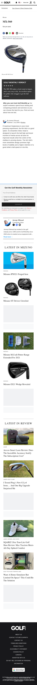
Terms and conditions (18, 643)
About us (18, 634)
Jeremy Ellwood (14, 120)
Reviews (23, 122)
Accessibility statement (18, 649)
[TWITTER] (14, 225)
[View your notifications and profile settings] (16, 2)
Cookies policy (18, 652)
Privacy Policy (13, 210)
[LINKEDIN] (17, 225)
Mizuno (4, 17)
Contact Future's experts (18, 637)
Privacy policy (18, 646)
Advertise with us (18, 657)
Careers (18, 655)
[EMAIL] (20, 225)
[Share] (4, 33)
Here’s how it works (17, 38)
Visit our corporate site (24, 678)
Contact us (18, 640)
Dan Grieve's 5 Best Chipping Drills (22, 8)
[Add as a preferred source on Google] (18, 670)
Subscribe (25, 2)
